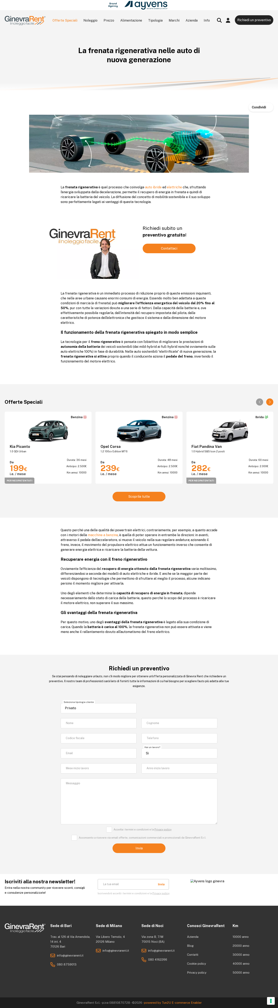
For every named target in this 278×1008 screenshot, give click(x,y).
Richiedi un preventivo (254, 20)
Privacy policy (163, 829)
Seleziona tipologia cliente (79, 702)
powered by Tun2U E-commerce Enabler (173, 1002)
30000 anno (241, 954)
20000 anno (241, 945)
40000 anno (241, 963)
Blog (190, 945)
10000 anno (241, 936)
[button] (269, 402)
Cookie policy (196, 963)
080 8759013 (67, 964)
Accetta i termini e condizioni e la (143, 829)
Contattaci (169, 248)
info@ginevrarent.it (70, 955)
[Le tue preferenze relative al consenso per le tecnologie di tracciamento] (271, 1001)
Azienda (192, 936)
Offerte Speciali (65, 20)
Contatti (192, 954)
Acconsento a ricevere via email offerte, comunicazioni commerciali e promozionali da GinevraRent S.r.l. (142, 837)
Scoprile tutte (139, 497)
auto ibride (153, 187)
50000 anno (241, 972)
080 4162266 (157, 959)
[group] (48, 448)
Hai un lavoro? (152, 747)
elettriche (174, 187)
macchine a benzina (103, 535)
